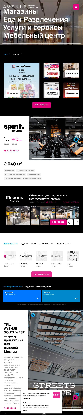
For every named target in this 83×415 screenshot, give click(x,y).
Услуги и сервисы (33, 27)
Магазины (20, 11)
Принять (56, 395)
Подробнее (10, 408)
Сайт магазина (72, 202)
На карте (52, 202)
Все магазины (41, 274)
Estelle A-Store (56, 264)
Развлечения (45, 19)
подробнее (58, 222)
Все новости (41, 105)
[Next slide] (76, 222)
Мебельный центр (34, 35)
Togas (69, 264)
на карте (19, 139)
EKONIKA (23, 264)
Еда (9, 19)
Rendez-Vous (8, 264)
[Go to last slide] (70, 222)
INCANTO (39, 264)
